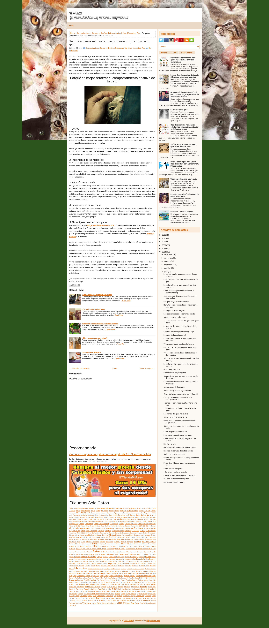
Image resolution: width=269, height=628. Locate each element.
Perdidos (135, 578)
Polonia (145, 580)
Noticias (148, 573)
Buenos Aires (144, 517)
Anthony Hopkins (95, 513)
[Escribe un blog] (73, 285)
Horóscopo (134, 557)
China (140, 524)
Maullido (107, 569)
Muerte (145, 571)
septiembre (168, 265)
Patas (97, 578)
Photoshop (91, 580)
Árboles (128, 513)
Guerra (91, 554)
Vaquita (126, 601)
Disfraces (146, 535)
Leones (99, 563)
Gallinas (72, 549)
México (153, 569)
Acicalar (119, 508)
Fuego (135, 546)
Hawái (116, 554)
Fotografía (87, 546)
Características (124, 522)
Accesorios (110, 508)
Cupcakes (72, 533)
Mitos (102, 571)
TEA (94, 596)
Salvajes (121, 589)
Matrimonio (99, 569)
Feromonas (137, 544)
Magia (98, 566)
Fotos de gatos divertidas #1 (175, 432)
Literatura (138, 563)
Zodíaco (153, 603)
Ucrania (102, 601)
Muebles (139, 571)
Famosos (124, 544)
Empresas (93, 540)
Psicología (129, 582)
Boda (93, 517)
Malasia (114, 566)
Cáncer (84, 522)
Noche (135, 573)
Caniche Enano (98, 522)
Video (104, 603)
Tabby (77, 596)
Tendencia (126, 596)
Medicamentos (115, 569)
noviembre (168, 258)
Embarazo (77, 540)
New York (115, 573)
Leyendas (112, 563)
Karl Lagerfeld (148, 561)
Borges (106, 517)
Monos (112, 571)
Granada (153, 552)
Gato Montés (130, 549)
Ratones (103, 584)
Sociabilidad (73, 594)
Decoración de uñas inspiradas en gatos (180, 447)
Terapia (132, 596)
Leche (88, 563)
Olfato (79, 576)
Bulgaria (153, 517)
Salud (115, 589)
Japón (106, 561)
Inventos (85, 561)
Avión (106, 515)
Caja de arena (98, 519)
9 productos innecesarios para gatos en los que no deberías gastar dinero (183, 60)
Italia (102, 561)
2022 (164, 248)
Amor (78, 513)
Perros (141, 578)
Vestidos (79, 603)
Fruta (130, 546)
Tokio (112, 598)
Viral (132, 603)
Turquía (78, 601)
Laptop (83, 563)
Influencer (98, 559)
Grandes (72, 554)
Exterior (117, 544)
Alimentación (132, 511)
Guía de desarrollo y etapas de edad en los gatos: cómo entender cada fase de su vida (184, 127)
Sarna (143, 589)
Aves (102, 515)
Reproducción (135, 587)
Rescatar (143, 587)
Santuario (137, 589)
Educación (131, 537)
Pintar (107, 580)
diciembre (168, 254)
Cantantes (108, 522)
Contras (146, 528)
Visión (137, 603)
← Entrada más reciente (79, 368)
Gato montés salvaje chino (143, 549)
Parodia (71, 578)
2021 (164, 252)
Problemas (99, 582)
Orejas (87, 576)
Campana (72, 522)
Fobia (154, 544)
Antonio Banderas (107, 513)
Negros (103, 573)
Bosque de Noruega (115, 517)
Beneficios (151, 515)
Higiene (77, 557)
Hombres (112, 557)
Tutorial (84, 601)
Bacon (111, 515)
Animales (84, 513)
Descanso (126, 533)
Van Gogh (120, 601)
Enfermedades (110, 540)
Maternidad (92, 569)
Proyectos (122, 582)
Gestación (121, 552)
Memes (123, 569)
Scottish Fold (151, 589)
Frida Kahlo (121, 546)
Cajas (107, 519)
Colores (127, 526)
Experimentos (109, 544)
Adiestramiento (142, 508)
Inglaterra (105, 559)
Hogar (99, 557)
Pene (130, 578)
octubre (167, 261)
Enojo (118, 540)
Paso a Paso (83, 578)
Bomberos (99, 517)
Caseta (81, 524)
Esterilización (87, 544)
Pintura (112, 580)
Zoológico (72, 605)
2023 (71, 508)
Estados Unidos (149, 542)
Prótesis (115, 582)
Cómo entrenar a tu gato (91, 352)
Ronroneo (79, 589)
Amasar (147, 511)
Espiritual (137, 542)
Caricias (138, 522)
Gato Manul (121, 549)
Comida (142, 526)
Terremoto (140, 596)
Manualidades (144, 566)
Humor (148, 557)
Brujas (137, 517)
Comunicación (99, 528)
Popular (164, 53)
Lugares (87, 566)
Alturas (141, 511)
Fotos (94, 546)
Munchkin (72, 573)
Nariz (91, 573)
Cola (102, 526)
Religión (120, 587)
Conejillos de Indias (112, 528)
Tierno (83, 598)
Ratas (97, 584)
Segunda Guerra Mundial (78, 591)
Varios (132, 600)
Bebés (138, 515)
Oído (70, 576)
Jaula (123, 561)
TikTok (92, 598)
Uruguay (113, 601)
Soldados (87, 594)
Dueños (104, 33)
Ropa (86, 589)
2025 (164, 238)
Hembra (139, 554)
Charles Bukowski (131, 524)
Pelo (119, 578)
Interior (153, 559)
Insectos (112, 559)
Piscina (117, 580)
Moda (107, 571)
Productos (108, 582)
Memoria (130, 569)
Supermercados (142, 594)
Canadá (79, 522)
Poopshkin (152, 580)
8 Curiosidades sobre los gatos (176, 479)
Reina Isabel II (112, 587)
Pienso (102, 580)
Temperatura (118, 596)
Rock (154, 587)
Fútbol (153, 546)
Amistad (72, 513)
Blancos (82, 517)
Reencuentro (80, 587)
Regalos (103, 587)
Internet (71, 561)
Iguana (71, 559)
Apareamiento (119, 513)
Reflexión (89, 587)
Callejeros (122, 519)
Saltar (110, 589)
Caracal (115, 522)
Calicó (115, 519)
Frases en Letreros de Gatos (182, 211)
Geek (115, 552)
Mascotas (131, 33)
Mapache (152, 566)
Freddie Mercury (110, 546)
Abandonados (82, 508)
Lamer (78, 563)
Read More (126, 301)
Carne (149, 522)
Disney (153, 535)
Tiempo (71, 598)
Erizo (78, 542)
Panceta (126, 576)
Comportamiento (84, 33)
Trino (148, 598)
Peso (85, 580)
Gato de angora (111, 549)
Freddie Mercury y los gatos (175, 373)
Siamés (123, 591)
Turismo (72, 601)
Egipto (138, 537)
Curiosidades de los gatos (174, 387)
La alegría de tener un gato (174, 310)
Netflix (109, 573)
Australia (84, 515)
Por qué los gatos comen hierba (176, 301)
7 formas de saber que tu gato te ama (179, 344)
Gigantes (133, 552)
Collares (108, 526)
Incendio (92, 559)
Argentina (147, 513)
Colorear (121, 526)
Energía (101, 540)
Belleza (143, 515)
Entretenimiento (139, 540)
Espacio (123, 542)
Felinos (131, 544)
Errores (88, 542)
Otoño (102, 576)
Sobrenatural (151, 591)
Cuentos (128, 531)
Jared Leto (117, 561)
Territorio (148, 596)
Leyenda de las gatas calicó (175, 335)
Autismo (90, 515)
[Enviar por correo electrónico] (70, 285)
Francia (101, 546)
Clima (92, 526)
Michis (86, 571)
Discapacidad (138, 535)
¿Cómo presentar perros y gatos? (94, 338)
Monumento (119, 571)
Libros (119, 563)
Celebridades (103, 524)
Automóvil (96, 515)
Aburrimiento (101, 508)
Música (79, 573)
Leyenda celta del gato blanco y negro (179, 332)
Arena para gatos (137, 513)
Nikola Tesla (123, 573)
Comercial (134, 526)
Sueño (117, 594)
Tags (174, 53)
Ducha (103, 537)
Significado (130, 591)
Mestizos (148, 569)
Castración (89, 524)
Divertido (73, 537)
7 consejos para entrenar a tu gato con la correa (100, 324)
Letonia (105, 563)
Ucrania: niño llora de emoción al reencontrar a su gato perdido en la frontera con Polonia (185, 94)
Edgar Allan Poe (122, 537)
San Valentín (129, 589)
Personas (73, 580)
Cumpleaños (151, 531)
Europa (102, 544)
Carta (153, 521)
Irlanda (97, 561)
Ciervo (83, 526)
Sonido (101, 594)
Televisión (109, 596)
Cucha (122, 531)
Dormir (97, 537)
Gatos (123, 33)
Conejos (122, 528)
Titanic (103, 598)
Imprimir (86, 559)
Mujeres (152, 571)
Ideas (153, 557)
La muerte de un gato (179, 110)
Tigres (87, 598)
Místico (96, 571)
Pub (135, 582)
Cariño (144, 522)
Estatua (78, 544)
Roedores (72, 589)
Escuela (102, 542)
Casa (76, 524)
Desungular (152, 533)
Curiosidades (81, 533)
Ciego (71, 526)
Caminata (152, 519)
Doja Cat (91, 537)
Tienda (77, 598)
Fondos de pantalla (75, 546)
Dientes (118, 535)
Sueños (123, 594)
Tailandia (83, 596)
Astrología (76, 515)
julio (166, 271)
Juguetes (135, 561)
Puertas (147, 582)
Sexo (118, 591)
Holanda (105, 557)
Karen (141, 561)
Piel (98, 580)
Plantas (129, 580)
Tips (138, 33)
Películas (107, 578)
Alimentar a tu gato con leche (175, 417)
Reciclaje (121, 584)
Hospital (142, 557)
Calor (129, 519)
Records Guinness (143, 584)
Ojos (74, 576)
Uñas (108, 601)
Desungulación (142, 533)
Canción (90, 522)
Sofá (79, 594)
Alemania (123, 511)
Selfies (103, 591)
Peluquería (124, 578)
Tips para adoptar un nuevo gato (184, 179)
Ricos (150, 587)
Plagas (123, 580)
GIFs (127, 552)
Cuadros (108, 531)
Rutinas (104, 589)
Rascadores (90, 584)
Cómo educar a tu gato (173, 469)
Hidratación (147, 554)
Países (106, 576)
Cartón (71, 524)
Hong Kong (120, 557)
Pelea (101, 578)
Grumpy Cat (85, 554)
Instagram (120, 559)
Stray (106, 594)
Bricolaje (131, 517)
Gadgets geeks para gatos (174, 454)
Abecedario (92, 508)
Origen (93, 576)
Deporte (111, 533)
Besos (71, 517)
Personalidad (150, 578)
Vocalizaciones (145, 603)
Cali (110, 519)
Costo (95, 531)
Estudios (95, 544)
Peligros (114, 578)
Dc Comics (95, 533)
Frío (127, 546)
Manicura (135, 566)
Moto (133, 571)
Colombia (114, 526)
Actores (133, 508)
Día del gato (84, 535)
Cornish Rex (76, 531)
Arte (154, 513)
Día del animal (74, 535)
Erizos (83, 542)
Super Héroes (131, 594)
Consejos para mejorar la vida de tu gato (180, 475)
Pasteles (91, 578)
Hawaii (121, 554)
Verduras (72, 603)
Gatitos (79, 549)
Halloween (110, 554)
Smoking (143, 591)
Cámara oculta (142, 519)
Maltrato (121, 566)
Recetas (114, 584)
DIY (78, 537)
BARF (127, 515)
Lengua (94, 563)
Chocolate (152, 524)
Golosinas (140, 552)
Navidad (97, 573)
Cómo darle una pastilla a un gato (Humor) (181, 394)
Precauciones (73, 582)
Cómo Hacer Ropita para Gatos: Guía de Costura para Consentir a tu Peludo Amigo (185, 164)
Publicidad (140, 582)
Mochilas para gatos (172, 369)
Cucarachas (116, 531)
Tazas (90, 596)
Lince (132, 563)
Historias (91, 556)
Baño (115, 515)
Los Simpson (79, 566)
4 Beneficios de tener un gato (175, 472)
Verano (153, 601)
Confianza (129, 528)
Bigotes (76, 517)
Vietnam (127, 603)
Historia (84, 557)
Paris (154, 576)
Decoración (104, 533)
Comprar (89, 528)
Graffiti (146, 552)
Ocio (154, 573)
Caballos (80, 519)
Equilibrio (72, 542)
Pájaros (120, 576)
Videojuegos (111, 603)
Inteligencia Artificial (141, 559)
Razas (109, 584)
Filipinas (145, 544)
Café (90, 519)
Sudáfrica (111, 594)
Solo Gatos (75, 12)
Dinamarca (125, 535)
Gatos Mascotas (107, 552)
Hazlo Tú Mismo (130, 554)
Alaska (111, 511)
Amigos (153, 511)
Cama (133, 519)
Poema (134, 580)
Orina (97, 576)
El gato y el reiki (170, 444)
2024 (75, 508)
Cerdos (115, 524)
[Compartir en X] (76, 285)
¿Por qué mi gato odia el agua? (93, 309)
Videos (120, 603)
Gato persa (79, 552)
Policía (140, 580)
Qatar (71, 584)
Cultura (142, 531)
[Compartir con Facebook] (78, 285)
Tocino (108, 598)
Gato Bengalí (101, 549)
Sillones (137, 591)
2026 (164, 235)
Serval (113, 591)
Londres (149, 563)
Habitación (101, 554)
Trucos (153, 598)
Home (72, 33)
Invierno (91, 561)
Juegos (129, 561)
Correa (83, 531)
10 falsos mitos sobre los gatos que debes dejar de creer (183, 145)
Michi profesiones (76, 571)
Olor (83, 576)
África (78, 511)
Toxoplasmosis (130, 598)
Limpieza (125, 563)
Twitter (96, 601)
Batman (132, 515)
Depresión (118, 533)
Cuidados (135, 531)
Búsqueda (72, 519)
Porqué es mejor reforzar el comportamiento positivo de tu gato (109, 42)
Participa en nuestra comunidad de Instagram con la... (178, 398)
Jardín (111, 561)
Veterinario (86, 603)
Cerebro (121, 524)
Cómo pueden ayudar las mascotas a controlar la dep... (179, 292)
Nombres (141, 573)
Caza (96, 524)
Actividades (127, 508)
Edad (114, 537)
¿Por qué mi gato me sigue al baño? (178, 391)
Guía (96, 554)
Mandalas (128, 566)
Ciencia (77, 526)
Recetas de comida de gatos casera (178, 451)
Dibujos (112, 535)
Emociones (85, 540)
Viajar (94, 603)
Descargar (133, 533)
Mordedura (127, 571)
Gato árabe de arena (89, 549)
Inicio (71, 25)
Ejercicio (144, 537)
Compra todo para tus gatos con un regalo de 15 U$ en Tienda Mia (110, 454)
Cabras (86, 519)
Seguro (98, 591)
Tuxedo (90, 601)
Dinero (131, 535)
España (130, 542)
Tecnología (101, 596)
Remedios (127, 587)
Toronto (117, 598)
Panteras (132, 576)
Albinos (116, 511)
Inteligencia (128, 559)
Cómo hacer (151, 526)
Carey (132, 522)
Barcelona (121, 515)
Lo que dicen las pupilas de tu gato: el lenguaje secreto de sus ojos (185, 76)
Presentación (83, 582)
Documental (84, 537)
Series (108, 591)
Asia (70, 515)
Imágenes (79, 559)
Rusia (90, 589)
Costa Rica (89, 531)
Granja (78, 554)
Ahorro (98, 511)
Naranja (86, 573)
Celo (111, 524)
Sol (82, 594)
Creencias (101, 531)
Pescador (80, 580)
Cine (87, 526)
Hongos (127, 557)
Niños (130, 573)
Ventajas (146, 600)
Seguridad (91, 591)
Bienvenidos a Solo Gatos (174, 482)
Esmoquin (117, 542)
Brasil (125, 517)
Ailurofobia (104, 511)
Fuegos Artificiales (144, 546)
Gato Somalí (88, 552)
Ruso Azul (97, 589)
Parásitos (148, 576)
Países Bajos (113, 576)
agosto (167, 268)
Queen (76, 584)
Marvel (71, 569)
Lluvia (144, 563)
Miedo (91, 571)
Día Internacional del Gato (98, 535)
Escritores (95, 542)
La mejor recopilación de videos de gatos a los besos (185, 195)
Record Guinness (131, 584)
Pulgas (153, 582)
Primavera (91, 582)
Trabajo (139, 598)
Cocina (97, 526)
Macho (93, 566)
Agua (93, 511)
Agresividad (85, 511)
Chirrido (146, 524)
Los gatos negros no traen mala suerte (179, 314)
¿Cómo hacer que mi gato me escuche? (97, 295)
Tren (144, 598)
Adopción (151, 508)
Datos (89, 533)
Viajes (99, 603)
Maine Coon (106, 566)
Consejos (95, 33)
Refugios (96, 587)
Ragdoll (82, 584)
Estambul (72, 544)
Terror (154, 596)
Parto (77, 578)
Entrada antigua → (147, 368)
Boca (88, 517)
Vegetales (139, 601)
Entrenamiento (114, 33)
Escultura (109, 542)
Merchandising (138, 569)
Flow (149, 544)
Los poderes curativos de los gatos (178, 435)
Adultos (72, 511)
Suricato (72, 596)
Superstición (152, 594)
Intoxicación (79, 561)
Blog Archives (187, 53)
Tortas (122, 598)
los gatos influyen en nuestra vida (100, 225)
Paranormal (140, 576)
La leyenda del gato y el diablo (176, 414)
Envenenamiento (150, 540)
